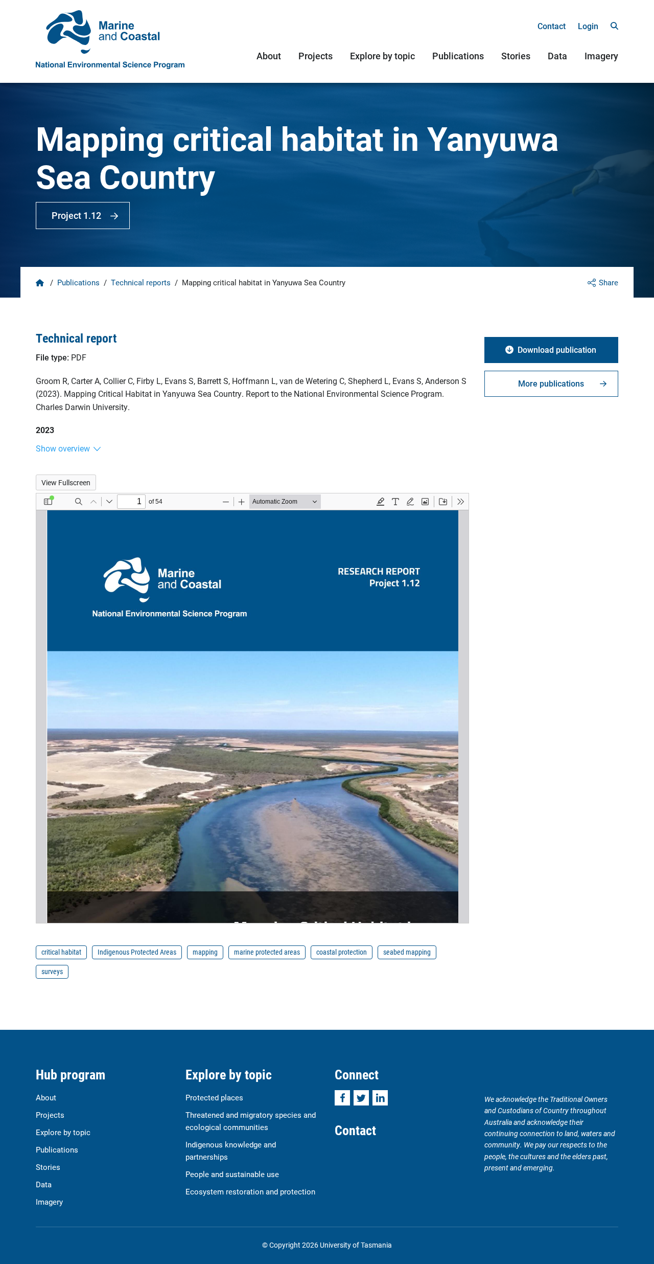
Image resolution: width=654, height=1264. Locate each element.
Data (557, 56)
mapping (205, 952)
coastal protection (341, 952)
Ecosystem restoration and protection (250, 1191)
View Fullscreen (65, 482)
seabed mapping (407, 952)
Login (588, 25)
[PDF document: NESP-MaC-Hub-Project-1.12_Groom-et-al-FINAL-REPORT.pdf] (252, 708)
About (268, 56)
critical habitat (61, 952)
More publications (551, 383)
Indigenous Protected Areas (137, 952)
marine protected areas (267, 952)
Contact (552, 25)
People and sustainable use (232, 1174)
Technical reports (141, 282)
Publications (458, 56)
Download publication (557, 349)
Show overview (63, 448)
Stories (515, 56)
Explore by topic (382, 56)
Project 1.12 (76, 215)
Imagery (601, 56)
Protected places (214, 1097)
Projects (315, 56)
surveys (52, 971)
